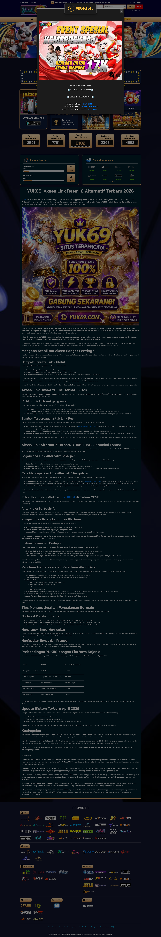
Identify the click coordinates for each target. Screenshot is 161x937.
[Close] (121, 11)
